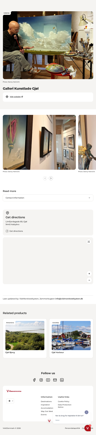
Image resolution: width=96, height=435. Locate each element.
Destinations (46, 401)
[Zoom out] (89, 280)
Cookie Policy (63, 401)
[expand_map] (88, 241)
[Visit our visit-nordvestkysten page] (62, 380)
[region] (48, 260)
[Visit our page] (34, 380)
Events (44, 415)
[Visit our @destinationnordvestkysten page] (48, 380)
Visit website (15, 97)
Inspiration (45, 405)
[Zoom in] (89, 273)
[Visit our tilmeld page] (55, 380)
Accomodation (47, 408)
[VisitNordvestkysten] (14, 391)
